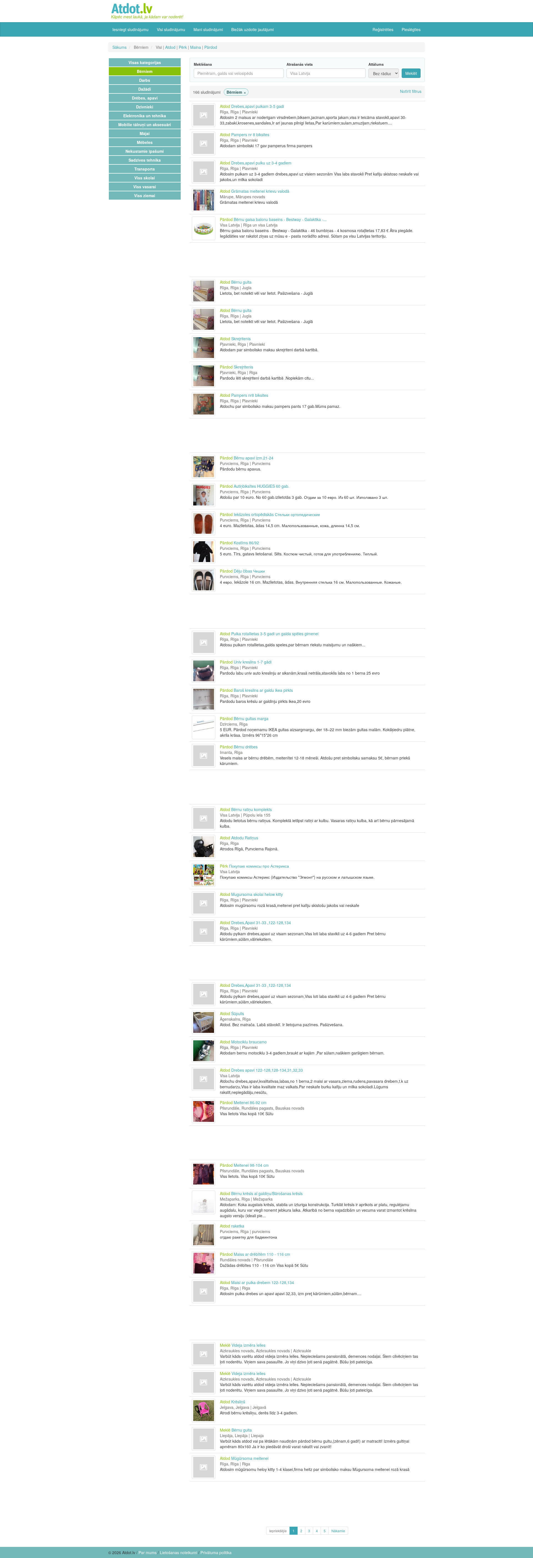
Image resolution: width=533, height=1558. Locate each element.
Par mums (148, 1552)
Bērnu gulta (241, 282)
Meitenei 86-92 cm (250, 1102)
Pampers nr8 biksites (249, 395)
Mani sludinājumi (208, 29)
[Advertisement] (307, 260)
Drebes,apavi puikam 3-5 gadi (257, 106)
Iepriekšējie (278, 1530)
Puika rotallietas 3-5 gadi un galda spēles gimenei (274, 633)
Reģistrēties (383, 29)
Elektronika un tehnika (144, 115)
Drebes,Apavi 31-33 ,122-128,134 (261, 922)
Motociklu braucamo (249, 1041)
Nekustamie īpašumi (144, 151)
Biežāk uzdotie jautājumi (252, 29)
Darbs (144, 80)
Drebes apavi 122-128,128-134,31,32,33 (267, 1070)
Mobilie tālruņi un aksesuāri (144, 124)
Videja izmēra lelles (248, 1345)
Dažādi (144, 89)
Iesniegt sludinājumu (130, 29)
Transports (144, 169)
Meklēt (411, 73)
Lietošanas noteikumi (178, 1552)
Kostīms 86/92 (246, 542)
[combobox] (326, 73)
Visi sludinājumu (171, 29)
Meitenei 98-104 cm (251, 1165)
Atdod (170, 47)
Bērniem (144, 71)
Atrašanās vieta (299, 64)
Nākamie (338, 1530)
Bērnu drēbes (246, 746)
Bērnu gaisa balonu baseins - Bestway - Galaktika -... (280, 219)
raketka (237, 1226)
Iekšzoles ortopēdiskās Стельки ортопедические (277, 514)
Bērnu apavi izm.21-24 (253, 458)
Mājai (145, 133)
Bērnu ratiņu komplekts (251, 809)
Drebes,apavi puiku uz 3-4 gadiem (261, 163)
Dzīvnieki (144, 107)
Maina (195, 47)
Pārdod (210, 47)
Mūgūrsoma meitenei (249, 1458)
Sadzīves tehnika (145, 160)
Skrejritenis (241, 338)
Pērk (183, 47)
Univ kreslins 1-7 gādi (252, 662)
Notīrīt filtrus (410, 91)
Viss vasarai (144, 186)
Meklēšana (203, 64)
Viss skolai (144, 178)
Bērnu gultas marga (251, 718)
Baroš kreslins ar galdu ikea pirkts (263, 690)
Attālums (376, 64)
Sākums (119, 47)
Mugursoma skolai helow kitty (257, 894)
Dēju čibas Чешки (249, 571)
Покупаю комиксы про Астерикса (259, 866)
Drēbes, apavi (145, 98)
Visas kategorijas (145, 62)
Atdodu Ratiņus (244, 837)
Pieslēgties (411, 29)
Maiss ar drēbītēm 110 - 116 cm (262, 1254)
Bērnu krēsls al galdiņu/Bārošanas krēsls (267, 1193)
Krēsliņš (238, 1401)
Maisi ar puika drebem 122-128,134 (262, 1282)
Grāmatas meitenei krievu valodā (260, 191)
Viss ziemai (144, 195)
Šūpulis (237, 1013)
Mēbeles (145, 142)
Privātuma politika (216, 1552)
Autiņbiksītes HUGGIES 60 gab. (261, 486)
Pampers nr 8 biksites (250, 134)
